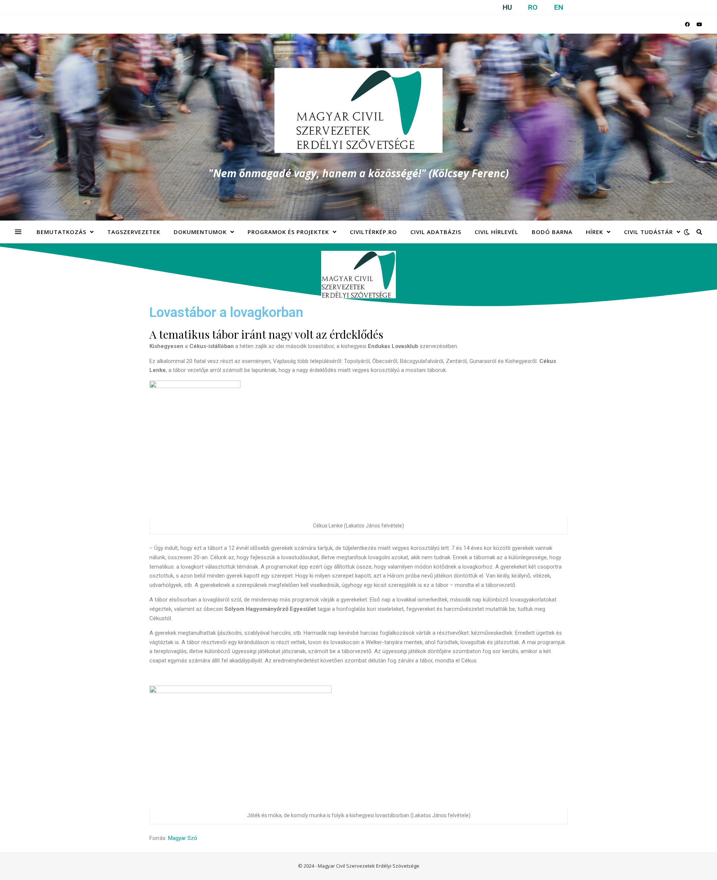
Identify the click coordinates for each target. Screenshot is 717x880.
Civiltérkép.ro (373, 232)
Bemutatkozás (61, 232)
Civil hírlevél (496, 232)
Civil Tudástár (648, 232)
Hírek (594, 232)
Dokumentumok (200, 232)
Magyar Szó (182, 838)
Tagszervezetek (133, 232)
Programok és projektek (288, 232)
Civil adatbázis (435, 232)
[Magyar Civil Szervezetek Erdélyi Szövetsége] (358, 110)
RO (532, 7)
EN (558, 7)
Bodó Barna (552, 232)
